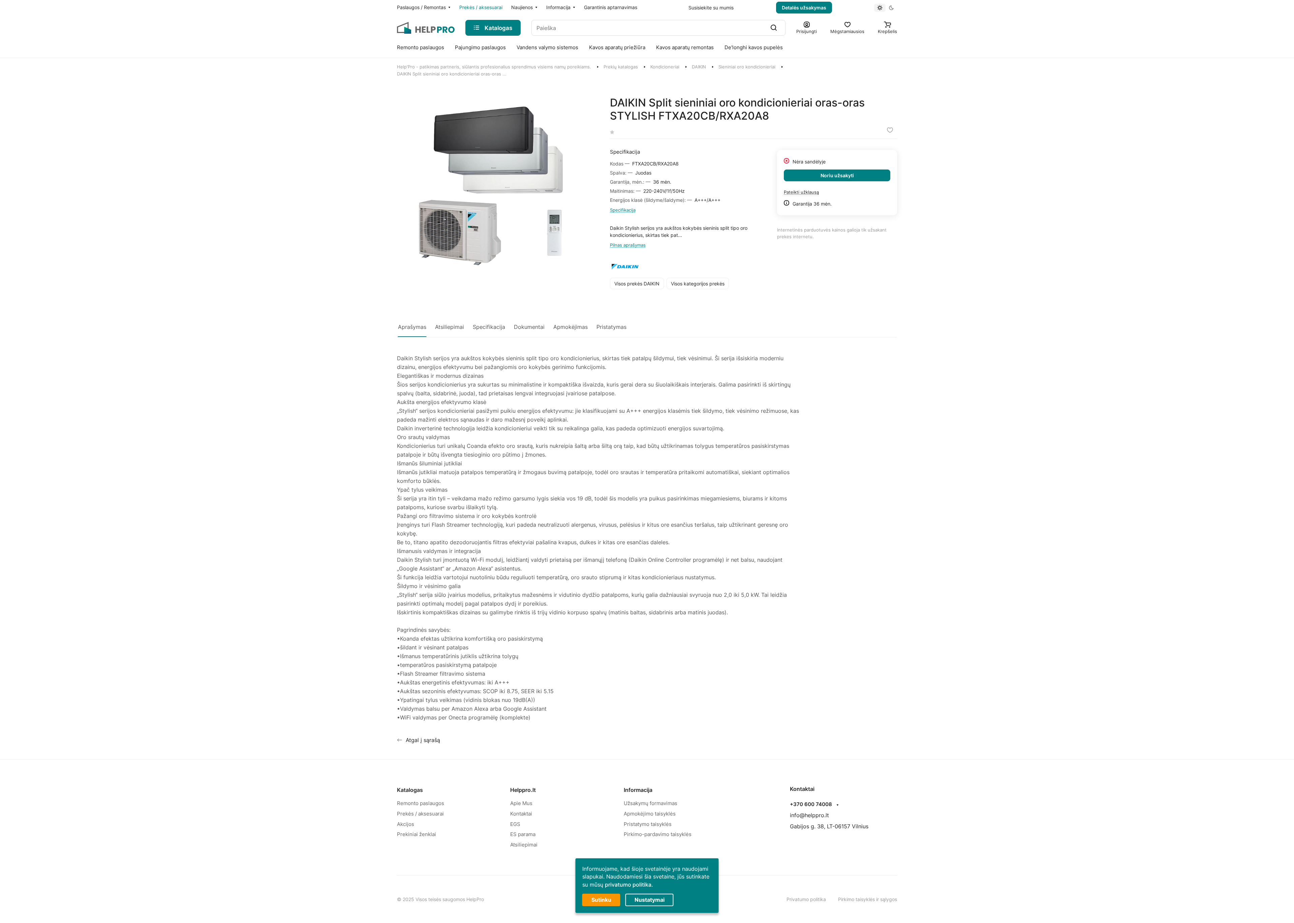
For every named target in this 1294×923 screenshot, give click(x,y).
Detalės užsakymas (804, 7)
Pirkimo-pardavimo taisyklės (657, 834)
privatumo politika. (629, 884)
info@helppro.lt (809, 815)
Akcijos (405, 824)
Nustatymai (650, 899)
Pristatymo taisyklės (648, 824)
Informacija (638, 790)
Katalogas (410, 790)
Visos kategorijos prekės (698, 283)
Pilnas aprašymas (628, 245)
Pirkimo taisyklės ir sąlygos (867, 899)
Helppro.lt (523, 790)
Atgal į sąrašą (423, 740)
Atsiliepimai (523, 844)
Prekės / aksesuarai (420, 813)
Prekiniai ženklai (416, 834)
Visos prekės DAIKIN (636, 283)
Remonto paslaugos (420, 803)
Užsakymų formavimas (650, 803)
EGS (515, 824)
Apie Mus (521, 803)
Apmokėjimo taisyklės (650, 813)
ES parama (522, 834)
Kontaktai (521, 813)
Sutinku (601, 899)
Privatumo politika (806, 899)
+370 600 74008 (811, 804)
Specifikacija (623, 210)
